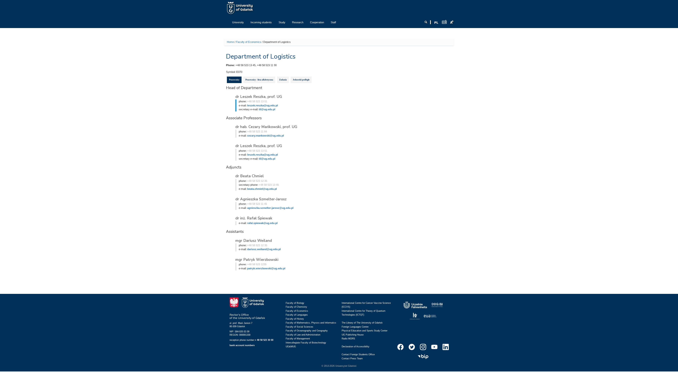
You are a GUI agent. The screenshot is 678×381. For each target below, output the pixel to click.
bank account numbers (242, 345)
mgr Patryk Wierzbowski (256, 259)
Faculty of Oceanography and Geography (307, 330)
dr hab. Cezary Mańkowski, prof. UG (266, 126)
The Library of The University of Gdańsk (362, 322)
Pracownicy (234, 79)
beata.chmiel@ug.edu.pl (262, 188)
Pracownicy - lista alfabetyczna (259, 79)
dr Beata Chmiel (249, 176)
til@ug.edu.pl (267, 109)
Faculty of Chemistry (296, 307)
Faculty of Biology (295, 303)
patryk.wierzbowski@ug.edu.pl (266, 268)
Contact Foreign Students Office (358, 354)
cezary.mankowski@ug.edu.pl (265, 135)
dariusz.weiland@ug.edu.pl (264, 249)
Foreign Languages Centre (355, 326)
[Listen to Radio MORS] (444, 22)
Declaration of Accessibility (355, 346)
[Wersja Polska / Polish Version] (436, 22)
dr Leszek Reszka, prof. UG (258, 96)
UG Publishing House (353, 334)
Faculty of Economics (248, 41)
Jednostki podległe (301, 79)
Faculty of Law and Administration (303, 334)
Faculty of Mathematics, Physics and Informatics (311, 322)
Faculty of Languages (297, 314)
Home (230, 41)
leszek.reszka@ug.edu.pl (262, 105)
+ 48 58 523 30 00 (264, 340)
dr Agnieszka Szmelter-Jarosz (261, 199)
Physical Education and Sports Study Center (364, 330)
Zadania (283, 79)
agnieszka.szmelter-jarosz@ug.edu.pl (270, 207)
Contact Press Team (352, 358)
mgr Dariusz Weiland (253, 240)
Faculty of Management (298, 338)
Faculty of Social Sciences (299, 326)
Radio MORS (348, 338)
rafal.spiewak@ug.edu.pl (262, 223)
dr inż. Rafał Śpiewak (253, 218)
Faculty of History (295, 319)
